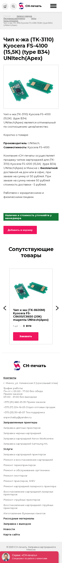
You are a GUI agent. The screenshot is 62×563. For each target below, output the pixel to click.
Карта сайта (11, 534)
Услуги (8, 449)
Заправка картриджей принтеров (24, 454)
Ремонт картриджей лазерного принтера (29, 486)
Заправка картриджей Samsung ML (25, 443)
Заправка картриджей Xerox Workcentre (28, 438)
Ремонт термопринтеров (19, 465)
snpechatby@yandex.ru (17, 417)
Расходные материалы (18, 518)
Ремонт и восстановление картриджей (28, 459)
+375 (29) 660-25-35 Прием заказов (24, 402)
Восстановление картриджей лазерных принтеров (28, 493)
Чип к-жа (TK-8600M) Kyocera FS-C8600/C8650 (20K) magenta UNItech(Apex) (31, 315)
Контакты (9, 377)
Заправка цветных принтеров (21, 427)
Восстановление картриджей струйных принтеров (28, 507)
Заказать (26, 336)
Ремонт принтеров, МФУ (19, 480)
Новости (9, 529)
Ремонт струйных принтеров (21, 499)
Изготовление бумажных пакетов (24, 513)
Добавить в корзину (20, 230)
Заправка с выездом (17, 523)
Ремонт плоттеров (15, 475)
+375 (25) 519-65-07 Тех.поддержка (24, 412)
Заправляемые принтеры (20, 422)
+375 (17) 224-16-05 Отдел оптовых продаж (29, 407)
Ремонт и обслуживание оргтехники (26, 470)
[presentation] (57, 308)
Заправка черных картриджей (22, 433)
